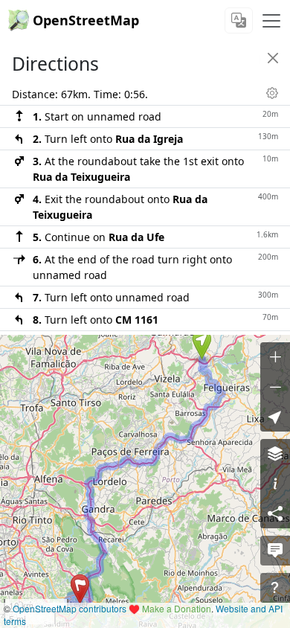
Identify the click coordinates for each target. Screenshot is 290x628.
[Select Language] (239, 20)
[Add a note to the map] (275, 550)
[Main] (271, 21)
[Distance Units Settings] (272, 93)
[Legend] (275, 484)
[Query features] (275, 588)
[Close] (273, 58)
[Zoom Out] (275, 387)
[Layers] (275, 454)
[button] (202, 344)
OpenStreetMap (86, 20)
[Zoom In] (275, 357)
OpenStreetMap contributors (69, 608)
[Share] (275, 513)
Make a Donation (176, 608)
